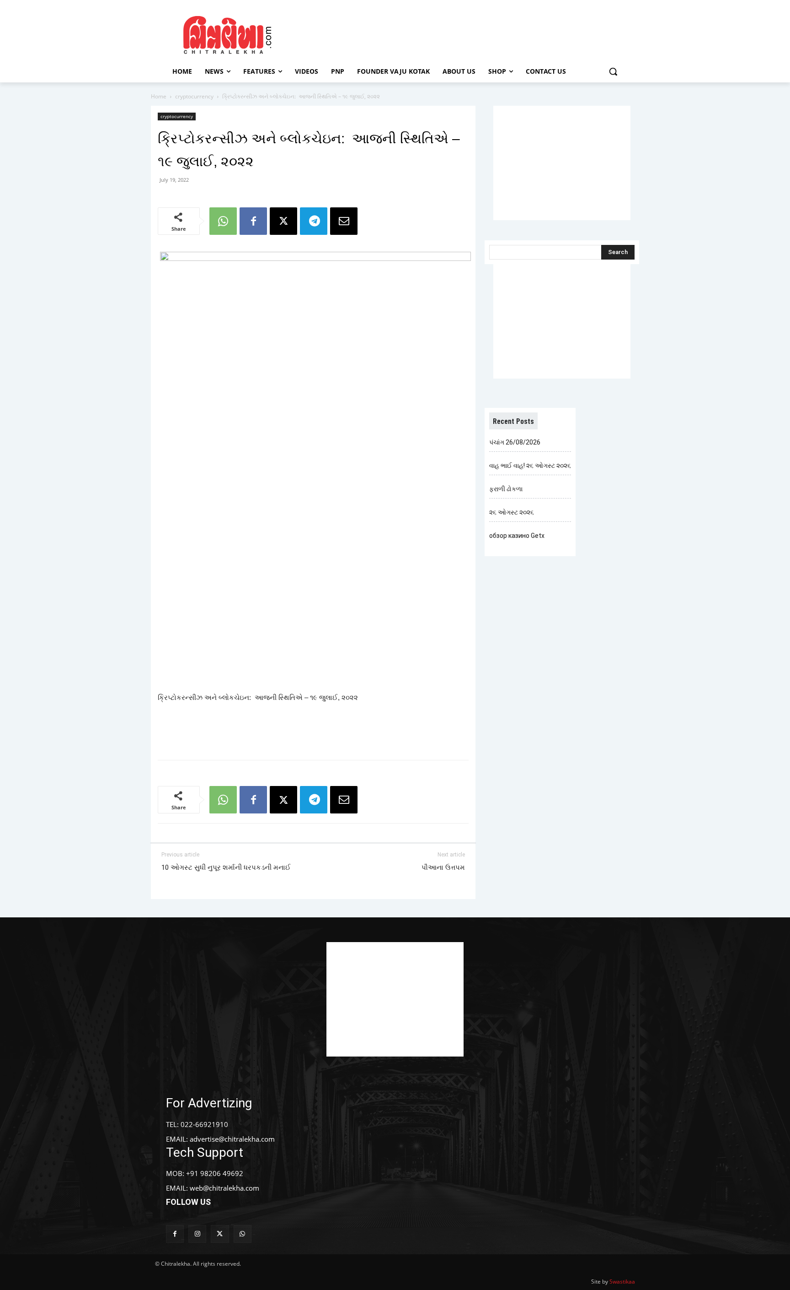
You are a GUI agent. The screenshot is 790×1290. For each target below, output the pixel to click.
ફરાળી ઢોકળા (506, 489)
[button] (613, 71)
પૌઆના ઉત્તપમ (443, 867)
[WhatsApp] (223, 221)
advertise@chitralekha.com (232, 1139)
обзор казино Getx (516, 535)
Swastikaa (622, 1281)
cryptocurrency (194, 96)
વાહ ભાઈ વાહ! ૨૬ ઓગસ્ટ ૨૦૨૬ (530, 465)
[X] (283, 221)
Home (158, 96)
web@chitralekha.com (224, 1187)
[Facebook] (253, 221)
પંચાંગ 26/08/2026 (514, 442)
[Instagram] (197, 1234)
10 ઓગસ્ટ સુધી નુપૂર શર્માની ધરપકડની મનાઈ (226, 867)
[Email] (344, 221)
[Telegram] (313, 221)
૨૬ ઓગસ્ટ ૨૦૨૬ (511, 512)
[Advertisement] (472, 33)
